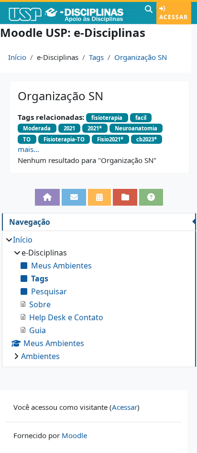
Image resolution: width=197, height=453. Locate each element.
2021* (95, 128)
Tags (96, 57)
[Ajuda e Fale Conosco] (151, 197)
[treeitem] (99, 298)
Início (17, 57)
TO (27, 139)
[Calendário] (99, 197)
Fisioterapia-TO (64, 139)
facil (140, 117)
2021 (69, 128)
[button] (148, 12)
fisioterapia (106, 117)
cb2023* (146, 139)
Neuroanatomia (136, 128)
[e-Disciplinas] (71, 13)
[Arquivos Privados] (125, 197)
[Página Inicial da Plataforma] (47, 197)
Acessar (173, 17)
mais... (28, 149)
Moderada (37, 128)
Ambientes (40, 356)
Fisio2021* (110, 139)
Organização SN (140, 57)
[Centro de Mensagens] (74, 197)
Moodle (74, 435)
